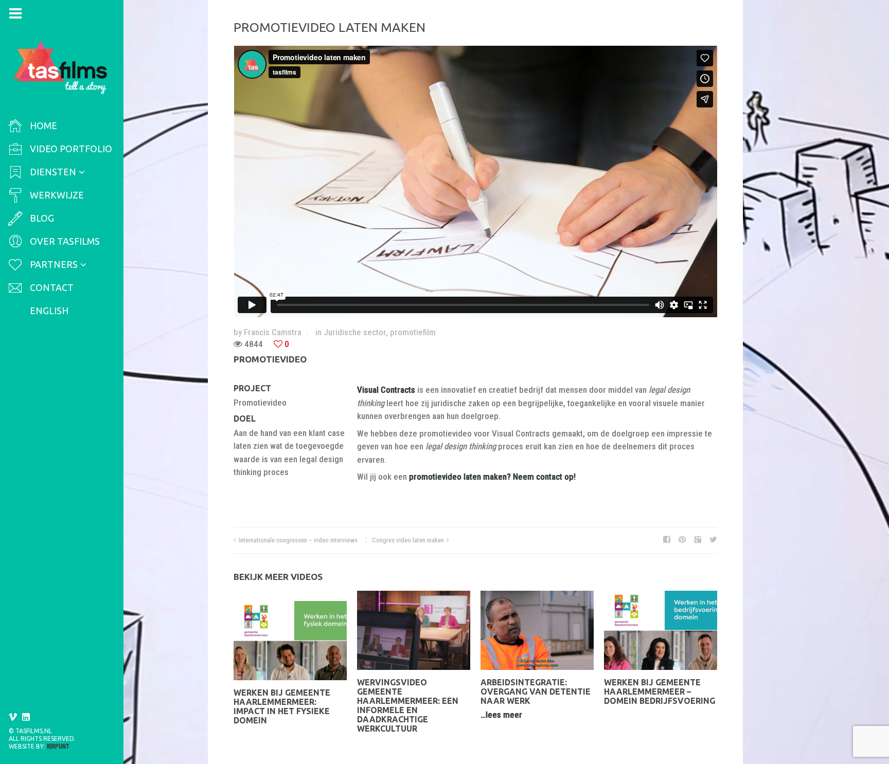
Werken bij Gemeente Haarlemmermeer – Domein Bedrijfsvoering (659, 691)
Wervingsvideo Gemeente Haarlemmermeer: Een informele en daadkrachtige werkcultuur (407, 705)
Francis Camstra (272, 332)
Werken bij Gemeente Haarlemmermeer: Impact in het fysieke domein (282, 706)
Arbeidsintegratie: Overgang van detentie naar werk (536, 691)
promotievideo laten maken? (460, 476)
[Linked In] (26, 717)
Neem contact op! (544, 476)
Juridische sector (355, 332)
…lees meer (501, 715)
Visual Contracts (387, 390)
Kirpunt (58, 746)
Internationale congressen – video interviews (298, 540)
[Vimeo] (13, 717)
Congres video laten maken (408, 540)
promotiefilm (413, 332)
